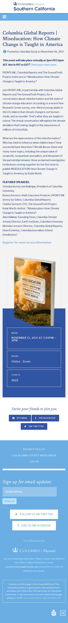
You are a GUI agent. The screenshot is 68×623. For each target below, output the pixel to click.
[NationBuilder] (55, 612)
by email (22, 418)
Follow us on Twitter (36, 514)
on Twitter (36, 426)
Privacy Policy (34, 449)
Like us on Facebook (36, 525)
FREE (15, 380)
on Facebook (47, 418)
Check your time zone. (43, 64)
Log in (34, 461)
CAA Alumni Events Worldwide (34, 455)
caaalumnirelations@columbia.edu (21, 566)
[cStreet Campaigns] (62, 612)
